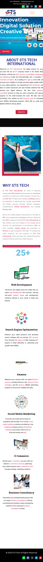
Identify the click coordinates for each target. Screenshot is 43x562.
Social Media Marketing (21, 413)
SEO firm (8, 199)
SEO (11, 40)
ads (25, 432)
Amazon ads (7, 209)
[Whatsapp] (23, 6)
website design (20, 228)
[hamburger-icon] (32, 12)
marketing (31, 199)
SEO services (20, 74)
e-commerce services (16, 464)
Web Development (21, 284)
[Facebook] (27, 6)
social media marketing (27, 40)
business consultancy (18, 43)
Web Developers (34, 85)
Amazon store (28, 98)
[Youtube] (40, 6)
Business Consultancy (21, 492)
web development (16, 292)
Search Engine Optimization (21, 329)
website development (21, 207)
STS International (16, 69)
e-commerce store (26, 466)
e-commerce (35, 193)
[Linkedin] (35, 6)
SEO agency (28, 80)
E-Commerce (21, 455)
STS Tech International (13, 191)
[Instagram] (31, 6)
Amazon (16, 40)
